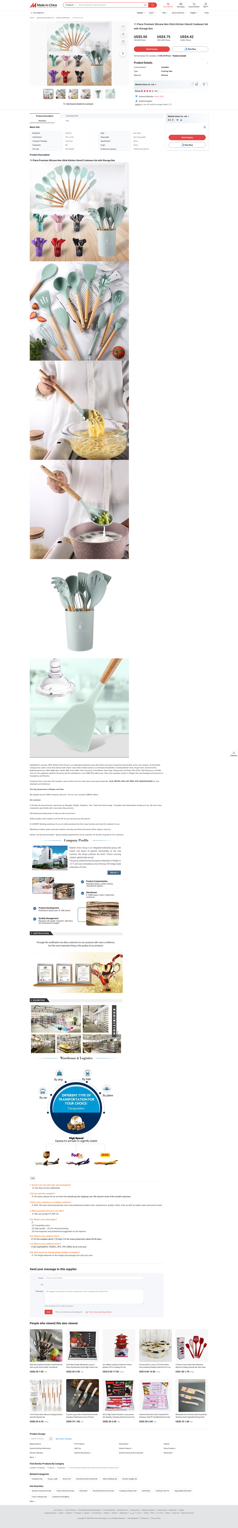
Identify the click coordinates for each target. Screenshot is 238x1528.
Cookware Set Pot (162, 1491)
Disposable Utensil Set (183, 1491)
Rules (207, 13)
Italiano (106, 1513)
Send (48, 1312)
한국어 (139, 1513)
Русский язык (97, 1513)
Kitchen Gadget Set (129, 1479)
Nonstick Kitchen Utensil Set (87, 1479)
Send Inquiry (152, 49)
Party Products (169, 1448)
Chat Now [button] (192, 49)
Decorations (123, 1444)
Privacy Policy (156, 1518)
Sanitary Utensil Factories (41, 1491)
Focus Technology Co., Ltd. (103, 1518)
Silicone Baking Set (110, 1479)
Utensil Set (83, 1491)
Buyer (151, 13)
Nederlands (124, 1513)
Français (87, 1513)
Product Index (161, 1510)
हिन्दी (152, 1513)
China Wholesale (109, 1510)
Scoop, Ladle (52, 1479)
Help (164, 13)
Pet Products (79, 1444)
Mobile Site (172, 1510)
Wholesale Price (122, 1510)
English (61, 1513)
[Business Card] (205, 127)
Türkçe (167, 1513)
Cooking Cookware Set (128, 1491)
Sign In (138, 104)
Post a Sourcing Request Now (99, 1312)
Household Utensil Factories (103, 1491)
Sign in (205, 6)
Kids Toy (77, 1448)
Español (69, 1513)
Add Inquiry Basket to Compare (79, 103)
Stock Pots (67, 1479)
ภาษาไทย (159, 1513)
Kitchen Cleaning (36, 1453)
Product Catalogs (65, 1439)
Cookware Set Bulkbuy (60, 1496)
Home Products (125, 1448)
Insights (181, 1510)
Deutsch (114, 1513)
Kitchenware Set (77, 18)
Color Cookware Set (39, 1496)
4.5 (169, 120)
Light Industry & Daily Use (45, 18)
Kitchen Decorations (82, 1453)
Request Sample (179, 56)
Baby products (35, 1444)
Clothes (166, 1444)
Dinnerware (168, 1453)
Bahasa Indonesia (188, 1513)
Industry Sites (134, 1510)
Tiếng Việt (175, 1513)
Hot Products (58, 1510)
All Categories (38, 13)
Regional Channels (148, 1510)
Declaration (145, 1518)
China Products (70, 1510)
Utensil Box (146, 1491)
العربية (132, 1513)
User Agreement (133, 1518)
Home (32, 18)
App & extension (178, 13)
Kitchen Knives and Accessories (131, 1453)
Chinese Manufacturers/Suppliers (89, 1510)
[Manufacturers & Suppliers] (43, 5)
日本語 (146, 1513)
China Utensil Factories (65, 1491)
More (32, 1501)
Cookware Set (37, 1479)
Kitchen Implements (63, 18)
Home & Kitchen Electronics (40, 1448)
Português (77, 1513)
